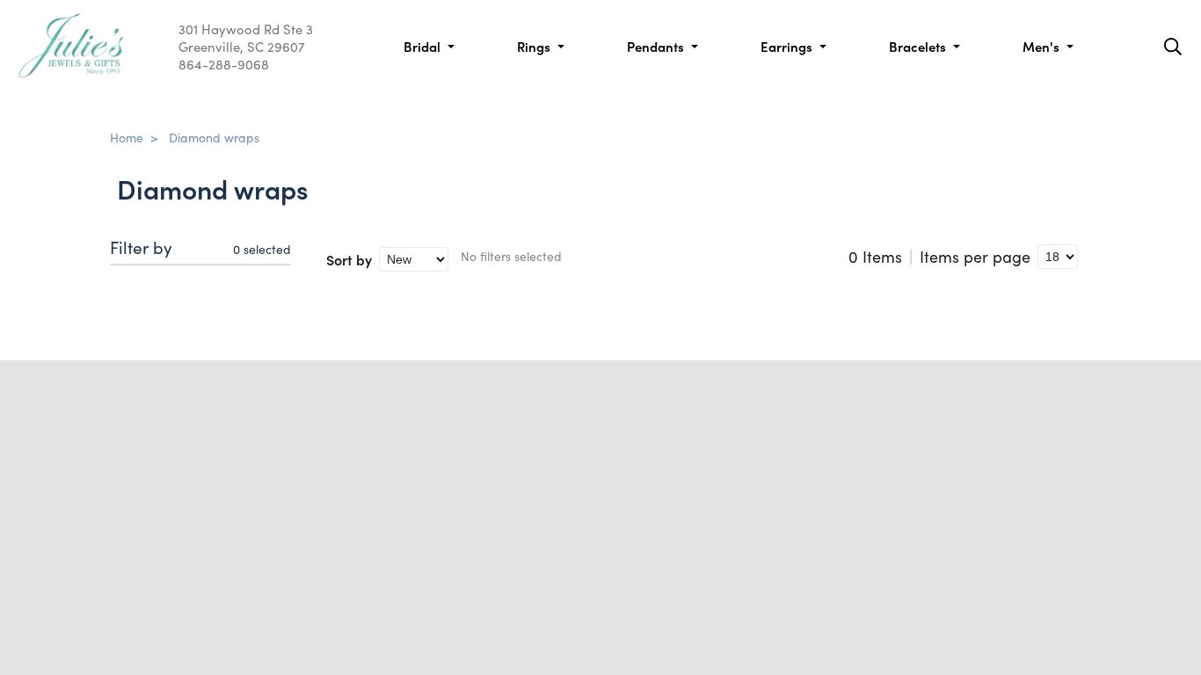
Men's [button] (1043, 46)
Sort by (349, 259)
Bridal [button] (424, 46)
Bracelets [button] (919, 46)
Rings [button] (535, 46)
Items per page (975, 256)
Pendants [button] (657, 46)
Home (126, 137)
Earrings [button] (788, 46)
